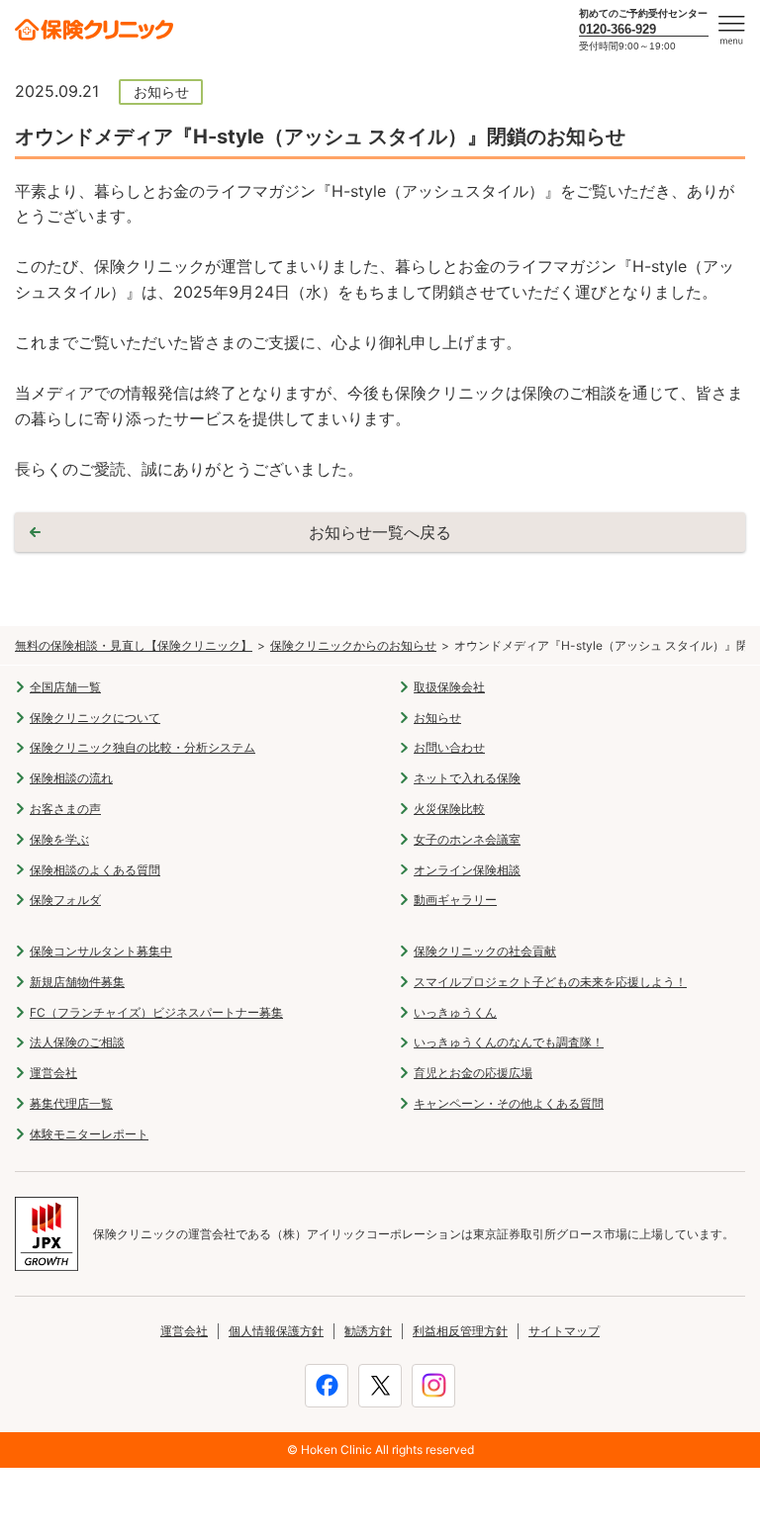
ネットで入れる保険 (467, 777)
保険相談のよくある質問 (95, 869)
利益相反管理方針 (460, 1330)
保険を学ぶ (59, 839)
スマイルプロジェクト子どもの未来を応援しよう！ (550, 981)
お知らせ (437, 717)
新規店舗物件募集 (77, 981)
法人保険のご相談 (77, 1042)
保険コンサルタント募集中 (101, 951)
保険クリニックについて (95, 717)
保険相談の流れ (71, 777)
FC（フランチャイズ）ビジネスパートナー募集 (156, 1012)
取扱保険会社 (449, 686)
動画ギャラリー (455, 899)
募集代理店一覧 (71, 1103)
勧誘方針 (368, 1330)
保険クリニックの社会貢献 (485, 951)
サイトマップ (564, 1330)
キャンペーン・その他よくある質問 (509, 1103)
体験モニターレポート (89, 1134)
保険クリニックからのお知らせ (353, 645)
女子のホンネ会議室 (467, 839)
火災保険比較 (449, 808)
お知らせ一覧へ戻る (380, 532)
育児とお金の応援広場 (473, 1072)
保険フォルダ (65, 899)
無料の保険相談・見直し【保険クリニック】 (133, 645)
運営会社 (53, 1072)
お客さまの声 (65, 808)
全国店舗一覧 (65, 686)
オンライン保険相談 (467, 869)
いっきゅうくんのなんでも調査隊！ (509, 1042)
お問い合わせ (449, 747)
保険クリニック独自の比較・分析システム (142, 747)
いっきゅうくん (455, 1012)
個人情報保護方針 (276, 1330)
